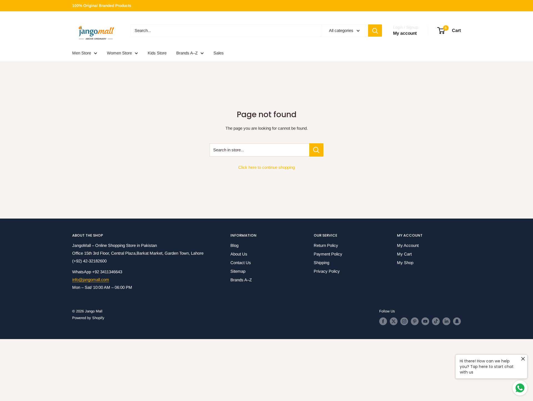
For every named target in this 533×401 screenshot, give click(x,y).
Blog (234, 245)
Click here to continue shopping (266, 167)
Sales (218, 53)
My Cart (404, 254)
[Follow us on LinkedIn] (446, 321)
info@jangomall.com (90, 279)
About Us (238, 254)
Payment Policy (328, 254)
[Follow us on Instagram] (404, 321)
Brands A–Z (187, 53)
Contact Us (240, 262)
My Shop (405, 262)
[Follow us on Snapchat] (457, 321)
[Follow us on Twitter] (394, 321)
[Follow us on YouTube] (425, 321)
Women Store (119, 53)
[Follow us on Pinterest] (415, 321)
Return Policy (326, 245)
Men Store (81, 53)
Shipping (321, 262)
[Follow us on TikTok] (436, 321)
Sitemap (237, 271)
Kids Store (157, 53)
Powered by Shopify (88, 318)
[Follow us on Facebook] (383, 321)
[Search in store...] (316, 150)
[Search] (375, 30)
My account (405, 33)
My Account (408, 245)
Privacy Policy (327, 271)
